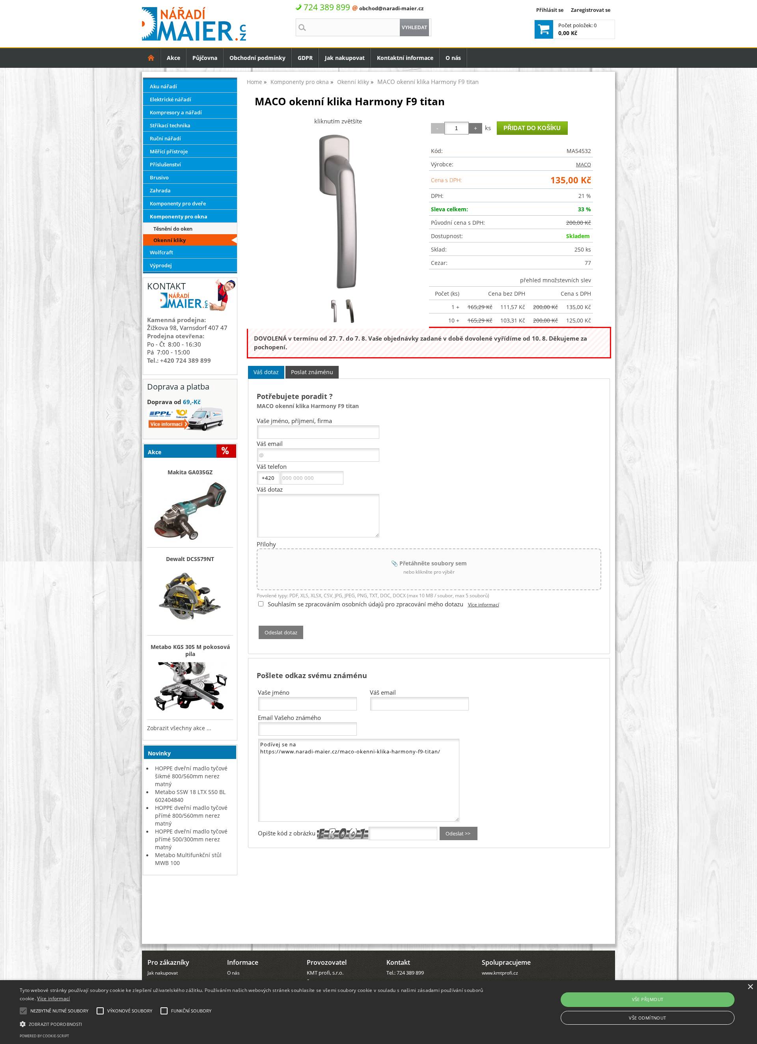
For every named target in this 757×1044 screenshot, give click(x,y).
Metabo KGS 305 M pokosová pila (190, 650)
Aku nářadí (163, 86)
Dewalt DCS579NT (190, 559)
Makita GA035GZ (190, 472)
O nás (453, 58)
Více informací (483, 604)
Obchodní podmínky (257, 58)
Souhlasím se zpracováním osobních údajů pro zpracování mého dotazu (365, 604)
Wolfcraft (161, 252)
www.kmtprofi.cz (500, 972)
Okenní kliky (169, 240)
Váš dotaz (266, 372)
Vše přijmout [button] (648, 999)
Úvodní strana (151, 57)
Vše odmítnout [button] (647, 1018)
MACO (583, 164)
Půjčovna (204, 58)
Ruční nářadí (165, 138)
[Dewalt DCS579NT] (190, 599)
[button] (253, 1023)
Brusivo (159, 177)
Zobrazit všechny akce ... (179, 728)
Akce (173, 58)
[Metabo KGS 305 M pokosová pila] (190, 689)
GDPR (305, 58)
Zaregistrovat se (590, 9)
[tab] (266, 372)
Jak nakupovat (345, 58)
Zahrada (160, 190)
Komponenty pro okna (178, 216)
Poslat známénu (312, 372)
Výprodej (161, 265)
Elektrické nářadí (170, 99)
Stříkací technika (170, 125)
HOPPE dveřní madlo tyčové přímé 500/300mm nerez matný (191, 839)
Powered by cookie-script (44, 1035)
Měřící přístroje (169, 151)
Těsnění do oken (172, 228)
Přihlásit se (549, 9)
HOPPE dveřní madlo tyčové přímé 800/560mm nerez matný (191, 815)
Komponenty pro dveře (178, 203)
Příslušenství (165, 164)
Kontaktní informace (405, 58)
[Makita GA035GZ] (190, 511)
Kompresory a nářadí (176, 112)
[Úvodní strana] (151, 57)
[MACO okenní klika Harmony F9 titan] (338, 211)
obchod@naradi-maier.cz (391, 8)
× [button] (750, 987)
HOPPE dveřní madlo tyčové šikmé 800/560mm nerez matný (191, 776)
